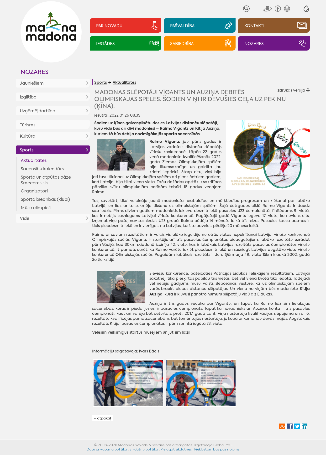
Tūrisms (27, 125)
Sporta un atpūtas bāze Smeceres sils (46, 180)
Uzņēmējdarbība (37, 111)
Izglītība (28, 97)
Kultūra (27, 136)
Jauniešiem (32, 83)
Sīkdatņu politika (144, 449)
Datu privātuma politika (107, 449)
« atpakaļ (102, 418)
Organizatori (34, 191)
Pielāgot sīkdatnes (176, 449)
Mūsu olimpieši (36, 208)
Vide (24, 218)
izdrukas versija (291, 90)
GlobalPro (221, 445)
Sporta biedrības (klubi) (45, 199)
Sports (26, 150)
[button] (306, 8)
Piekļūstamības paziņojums (217, 449)
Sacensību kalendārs (42, 169)
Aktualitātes (34, 160)
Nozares (34, 72)
